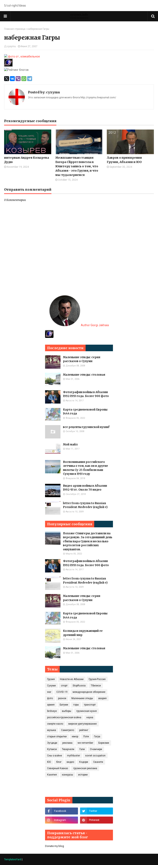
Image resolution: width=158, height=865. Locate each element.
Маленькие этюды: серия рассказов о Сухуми (81, 359)
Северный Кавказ (57, 768)
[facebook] (61, 811)
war (49, 692)
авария (102, 698)
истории (83, 774)
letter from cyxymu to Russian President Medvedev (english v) (85, 505)
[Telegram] (29, 78)
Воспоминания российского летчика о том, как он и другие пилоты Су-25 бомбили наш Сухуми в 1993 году (85, 468)
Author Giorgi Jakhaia (94, 325)
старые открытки (57, 736)
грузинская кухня (86, 711)
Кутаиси (52, 749)
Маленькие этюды (82, 698)
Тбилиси (96, 685)
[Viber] (18, 78)
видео (70, 762)
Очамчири (96, 749)
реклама (67, 742)
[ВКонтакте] (12, 78)
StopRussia (79, 685)
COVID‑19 (61, 692)
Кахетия (52, 774)
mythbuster (73, 755)
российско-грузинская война (64, 717)
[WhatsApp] (23, 78)
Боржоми (103, 742)
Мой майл (70, 444)
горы (76, 704)
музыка (51, 730)
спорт (64, 685)
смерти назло (55, 723)
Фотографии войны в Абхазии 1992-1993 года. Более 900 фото (86, 394)
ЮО (49, 762)
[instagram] (61, 820)
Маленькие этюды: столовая (84, 374)
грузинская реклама (85, 768)
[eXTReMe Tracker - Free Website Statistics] (49, 336)
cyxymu (11, 46)
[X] (6, 78)
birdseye (52, 711)
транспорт (90, 704)
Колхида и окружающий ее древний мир (83, 633)
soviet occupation (95, 755)
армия (51, 704)
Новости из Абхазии (72, 679)
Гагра (97, 736)
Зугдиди (52, 742)
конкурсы (67, 774)
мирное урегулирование (82, 723)
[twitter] (96, 811)
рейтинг (83, 730)
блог (59, 762)
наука (89, 717)
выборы (66, 711)
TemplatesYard (12, 859)
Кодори (83, 762)
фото (50, 698)
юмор (75, 736)
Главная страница (14, 29)
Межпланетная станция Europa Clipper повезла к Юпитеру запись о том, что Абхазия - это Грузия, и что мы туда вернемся (76, 166)
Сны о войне (54, 755)
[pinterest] (96, 820)
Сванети (98, 762)
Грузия (51, 679)
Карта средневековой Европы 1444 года (85, 411)
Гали (82, 749)
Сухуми (51, 685)
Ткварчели (68, 749)
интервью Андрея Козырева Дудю (26, 160)
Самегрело (67, 730)
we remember (85, 742)
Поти (86, 736)
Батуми (64, 704)
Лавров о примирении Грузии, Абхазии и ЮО (124, 160)
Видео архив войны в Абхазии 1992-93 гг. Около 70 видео (85, 488)
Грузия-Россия (97, 679)
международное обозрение (89, 692)
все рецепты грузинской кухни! (86, 427)
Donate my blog (54, 846)
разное (62, 698)
